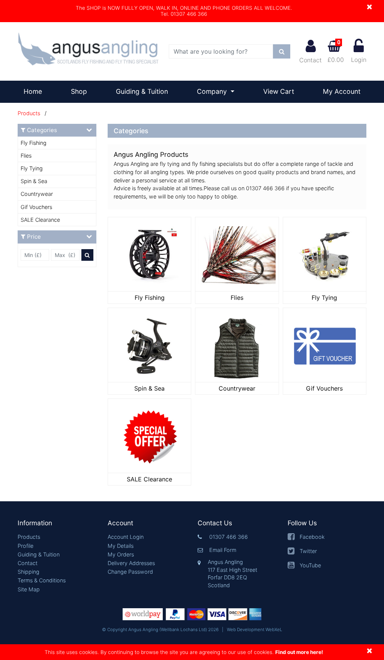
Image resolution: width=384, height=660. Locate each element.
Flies (26, 155)
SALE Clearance (40, 219)
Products (29, 113)
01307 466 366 (228, 537)
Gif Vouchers (36, 207)
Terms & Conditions (42, 580)
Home (36, 91)
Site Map (29, 589)
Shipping (28, 571)
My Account (341, 91)
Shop (79, 91)
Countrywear (37, 194)
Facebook (312, 537)
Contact (310, 60)
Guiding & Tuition (142, 91)
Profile (25, 546)
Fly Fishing (33, 143)
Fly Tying (32, 168)
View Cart (278, 91)
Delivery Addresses (131, 563)
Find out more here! (299, 652)
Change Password (130, 571)
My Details (121, 546)
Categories (42, 130)
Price (34, 236)
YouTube (310, 565)
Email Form (222, 550)
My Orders (121, 554)
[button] (57, 523)
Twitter (308, 551)
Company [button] (213, 91)
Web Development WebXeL (254, 629)
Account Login (126, 537)
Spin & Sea (34, 181)
